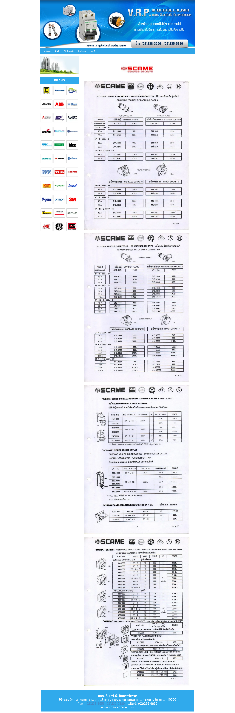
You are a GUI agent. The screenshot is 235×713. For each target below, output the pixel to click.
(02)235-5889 (115, 703)
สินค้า (57, 51)
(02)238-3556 (95, 703)
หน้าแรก (47, 51)
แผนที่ (92, 51)
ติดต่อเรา (82, 51)
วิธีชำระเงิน (69, 51)
